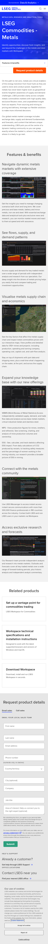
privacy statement (11, 832)
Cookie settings (24, 939)
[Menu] (45, 8)
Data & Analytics (28, 2)
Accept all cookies (24, 925)
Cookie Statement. (17, 920)
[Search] (40, 8)
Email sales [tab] (7, 710)
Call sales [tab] (20, 710)
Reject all (24, 932)
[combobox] (24, 769)
